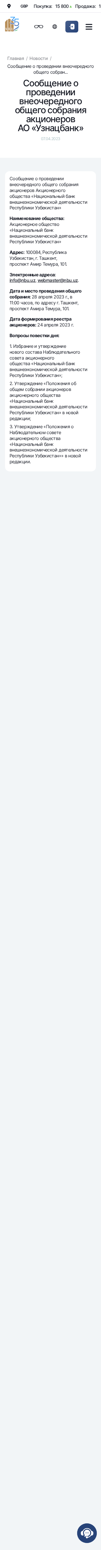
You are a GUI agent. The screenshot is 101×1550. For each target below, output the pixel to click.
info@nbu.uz (22, 280)
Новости (38, 58)
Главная (15, 58)
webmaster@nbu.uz (58, 280)
